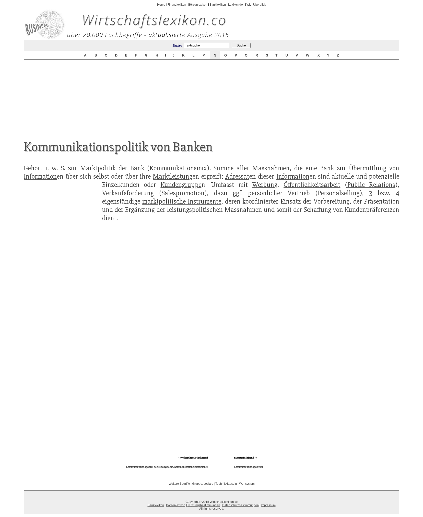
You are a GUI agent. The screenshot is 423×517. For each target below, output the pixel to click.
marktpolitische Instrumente (181, 201)
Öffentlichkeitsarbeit (311, 185)
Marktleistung (172, 176)
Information (40, 176)
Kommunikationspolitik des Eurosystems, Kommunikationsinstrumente (167, 467)
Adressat (237, 176)
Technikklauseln (226, 483)
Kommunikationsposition (248, 467)
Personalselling (339, 193)
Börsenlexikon (197, 4)
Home (161, 4)
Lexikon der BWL (239, 4)
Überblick (259, 4)
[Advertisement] (211, 96)
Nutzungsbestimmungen (204, 505)
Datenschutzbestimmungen (240, 505)
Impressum (268, 505)
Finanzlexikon (176, 4)
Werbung (264, 185)
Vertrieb (299, 193)
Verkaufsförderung (128, 193)
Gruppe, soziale (202, 483)
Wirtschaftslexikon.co (154, 19)
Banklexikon (218, 4)
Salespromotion (183, 193)
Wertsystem (247, 483)
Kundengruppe (181, 185)
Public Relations (371, 185)
